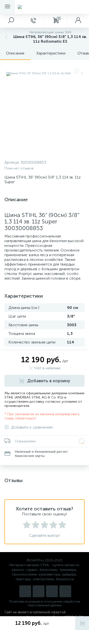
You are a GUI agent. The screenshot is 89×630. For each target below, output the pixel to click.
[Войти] (78, 21)
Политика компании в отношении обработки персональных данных (44, 603)
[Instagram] (25, 591)
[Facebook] (65, 591)
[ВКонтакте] (52, 591)
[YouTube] (38, 591)
